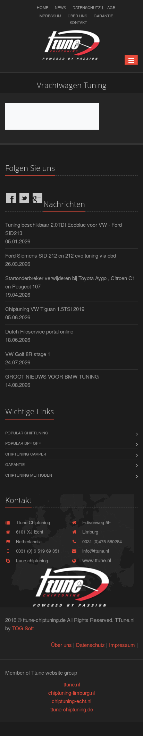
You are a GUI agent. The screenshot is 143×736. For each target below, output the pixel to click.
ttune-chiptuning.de (71, 709)
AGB (111, 7)
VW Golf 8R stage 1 (27, 353)
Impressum (50, 15)
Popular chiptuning (26, 432)
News (60, 7)
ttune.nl (72, 684)
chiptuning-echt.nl (71, 700)
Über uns (77, 15)
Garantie (103, 15)
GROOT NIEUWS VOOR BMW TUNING (52, 376)
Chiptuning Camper (25, 454)
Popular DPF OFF (23, 443)
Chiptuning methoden (28, 475)
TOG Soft (23, 628)
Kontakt (78, 22)
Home (42, 7)
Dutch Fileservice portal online (39, 331)
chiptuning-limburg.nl (71, 692)
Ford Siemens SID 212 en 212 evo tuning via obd (60, 255)
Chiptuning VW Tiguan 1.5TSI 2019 (44, 308)
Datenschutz (87, 7)
